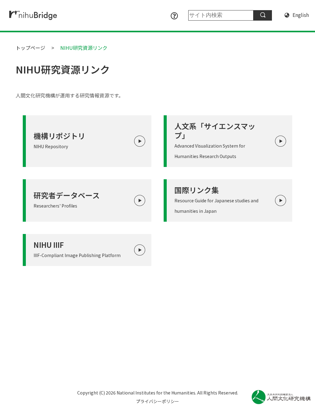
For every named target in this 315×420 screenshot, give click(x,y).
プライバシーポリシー (157, 401)
